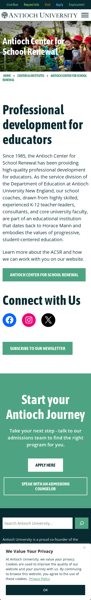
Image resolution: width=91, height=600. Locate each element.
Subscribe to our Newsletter (37, 348)
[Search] (81, 523)
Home (7, 76)
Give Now (12, 5)
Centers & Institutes (30, 76)
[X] (48, 320)
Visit (47, 5)
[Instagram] (29, 320)
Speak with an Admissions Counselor (46, 486)
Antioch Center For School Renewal (44, 274)
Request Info (31, 5)
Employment (76, 5)
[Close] (86, 547)
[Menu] (85, 15)
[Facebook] (9, 320)
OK (45, 590)
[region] (45, 572)
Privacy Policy (39, 579)
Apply (59, 5)
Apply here (45, 465)
